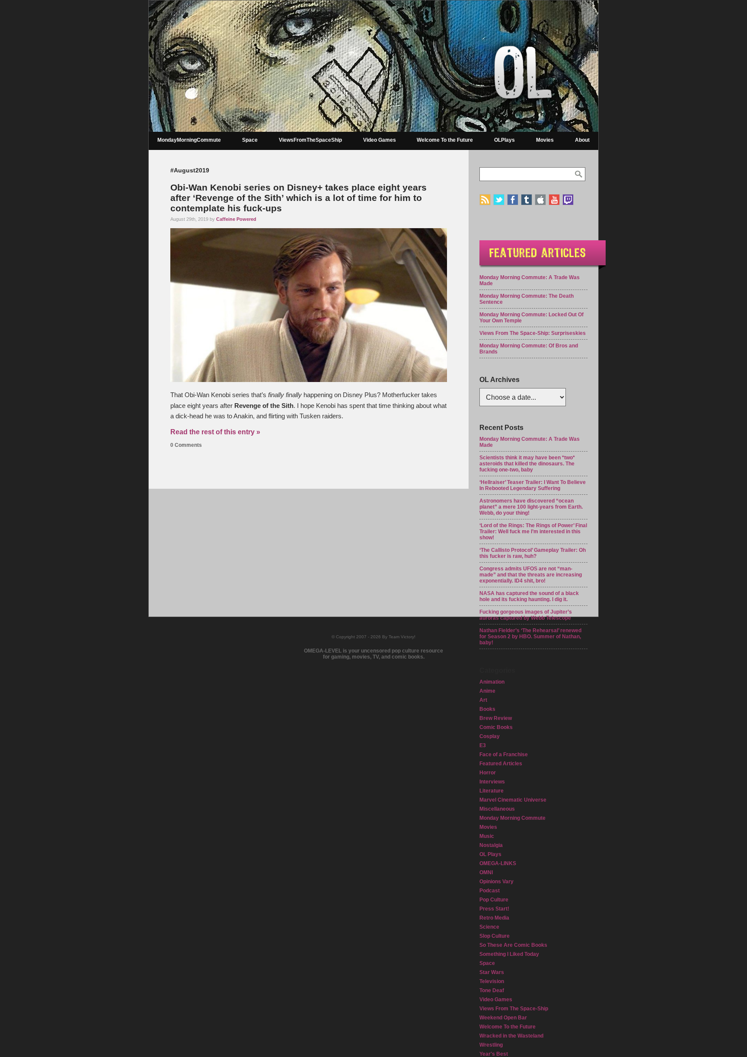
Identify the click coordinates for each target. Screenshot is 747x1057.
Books (487, 709)
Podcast (489, 891)
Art (483, 700)
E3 (482, 745)
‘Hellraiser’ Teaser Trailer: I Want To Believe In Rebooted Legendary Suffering (532, 485)
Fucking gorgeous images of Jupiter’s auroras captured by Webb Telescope (525, 615)
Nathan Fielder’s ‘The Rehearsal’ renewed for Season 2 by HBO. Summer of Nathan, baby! (530, 636)
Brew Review (495, 718)
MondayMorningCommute (189, 140)
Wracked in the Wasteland (511, 1036)
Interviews (492, 782)
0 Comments (186, 445)
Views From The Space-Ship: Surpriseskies (532, 333)
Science (489, 927)
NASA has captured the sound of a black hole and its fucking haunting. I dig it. (529, 596)
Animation (491, 682)
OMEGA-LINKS (497, 863)
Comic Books (496, 727)
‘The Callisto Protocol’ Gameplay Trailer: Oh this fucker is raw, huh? (532, 553)
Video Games (379, 140)
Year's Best (493, 1054)
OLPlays (504, 140)
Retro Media (494, 918)
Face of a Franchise (503, 754)
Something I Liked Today (509, 954)
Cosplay (489, 736)
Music (486, 836)
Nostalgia (491, 845)
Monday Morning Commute (512, 818)
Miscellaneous (497, 809)
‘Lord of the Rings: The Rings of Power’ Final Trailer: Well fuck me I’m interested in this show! (533, 531)
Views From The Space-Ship (513, 1009)
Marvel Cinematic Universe (512, 800)
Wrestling (491, 1045)
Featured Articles (500, 764)
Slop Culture (494, 936)
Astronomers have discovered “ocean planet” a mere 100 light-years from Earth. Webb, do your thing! (531, 507)
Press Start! (494, 909)
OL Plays (490, 854)
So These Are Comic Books (513, 945)
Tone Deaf (491, 990)
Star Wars (491, 972)
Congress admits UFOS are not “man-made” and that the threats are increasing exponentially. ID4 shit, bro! (530, 575)
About (582, 140)
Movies (545, 140)
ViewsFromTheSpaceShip (310, 140)
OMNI (486, 872)
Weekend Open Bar (503, 1018)
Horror (487, 773)
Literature (491, 791)
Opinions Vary (496, 882)
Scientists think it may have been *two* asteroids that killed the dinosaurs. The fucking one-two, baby (527, 464)
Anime (487, 691)
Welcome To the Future (445, 140)
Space (250, 140)
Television (491, 981)
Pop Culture (493, 900)
